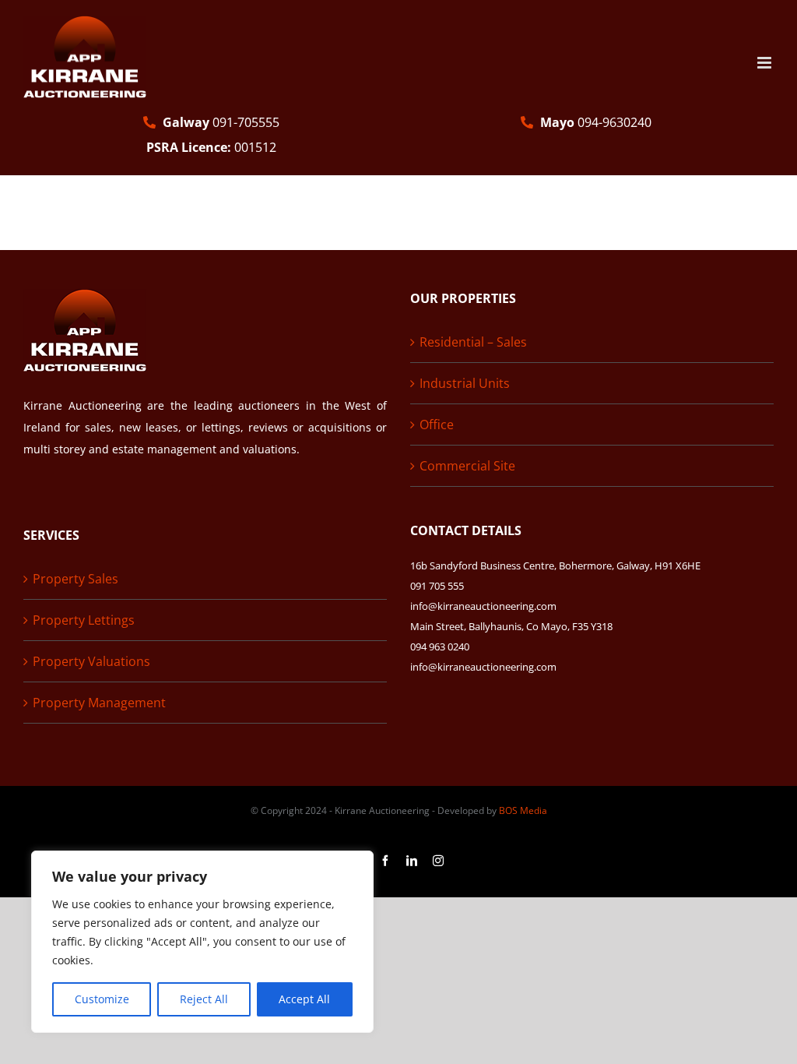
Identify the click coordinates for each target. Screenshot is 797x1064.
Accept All (304, 999)
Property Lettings (84, 620)
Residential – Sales (473, 342)
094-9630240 (595, 122)
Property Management (99, 702)
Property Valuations (91, 661)
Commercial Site (467, 465)
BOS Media (523, 810)
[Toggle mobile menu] (765, 63)
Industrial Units (465, 383)
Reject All (204, 999)
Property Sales (75, 578)
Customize (102, 999)
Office (437, 424)
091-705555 (221, 122)
